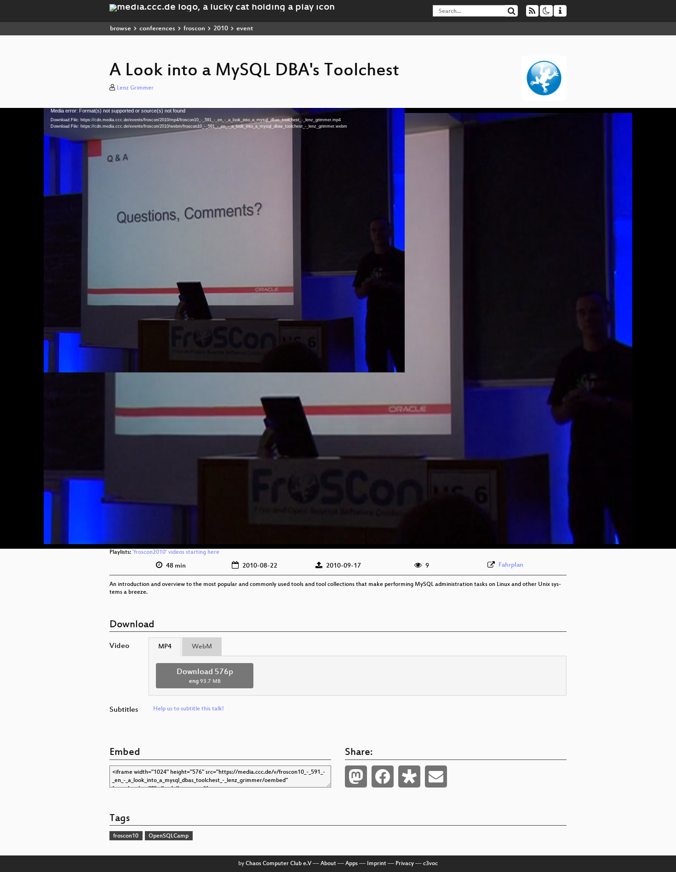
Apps (351, 864)
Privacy (404, 864)
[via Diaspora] (409, 776)
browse (120, 29)
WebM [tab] (202, 647)
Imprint (376, 864)
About (328, 864)
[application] (338, 328)
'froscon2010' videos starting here (175, 552)
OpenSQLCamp (169, 836)
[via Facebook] (383, 776)
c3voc (430, 864)
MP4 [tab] (165, 647)
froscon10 (125, 836)
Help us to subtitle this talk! (188, 709)
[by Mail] (436, 776)
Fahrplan (510, 565)
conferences (157, 29)
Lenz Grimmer (135, 88)
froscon (194, 29)
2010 (220, 29)
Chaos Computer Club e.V (278, 864)
